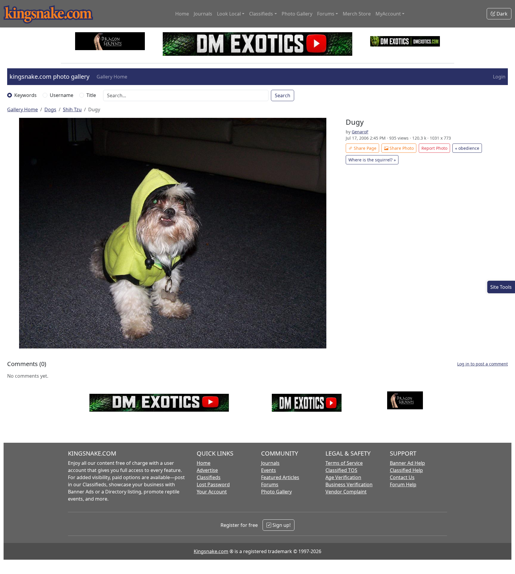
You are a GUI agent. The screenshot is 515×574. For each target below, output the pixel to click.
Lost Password (213, 484)
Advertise (207, 470)
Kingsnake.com (211, 551)
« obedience (467, 148)
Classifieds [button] (261, 13)
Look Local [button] (229, 13)
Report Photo (434, 148)
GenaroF (360, 132)
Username (61, 95)
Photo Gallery (297, 13)
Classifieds (209, 477)
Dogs (50, 109)
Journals (203, 13)
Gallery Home (112, 76)
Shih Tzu (72, 109)
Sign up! (281, 525)
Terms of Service (344, 463)
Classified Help (406, 470)
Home (182, 13)
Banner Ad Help (407, 463)
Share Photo (401, 148)
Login (499, 76)
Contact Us (402, 477)
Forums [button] (325, 13)
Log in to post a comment (482, 364)
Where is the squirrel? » (372, 160)
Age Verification (343, 477)
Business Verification (349, 484)
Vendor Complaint (346, 491)
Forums (269, 484)
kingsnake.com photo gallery (49, 76)
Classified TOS (341, 470)
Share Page (364, 148)
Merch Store (357, 13)
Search (282, 95)
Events (268, 470)
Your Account (212, 491)
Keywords (25, 95)
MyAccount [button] (388, 13)
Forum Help (403, 484)
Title (91, 95)
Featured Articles (280, 477)
